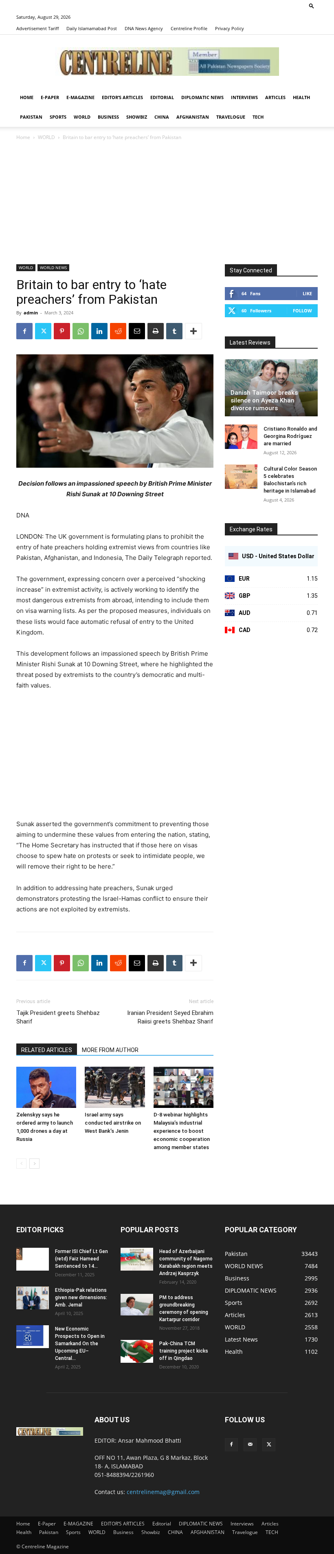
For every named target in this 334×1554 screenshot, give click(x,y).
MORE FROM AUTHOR (110, 1050)
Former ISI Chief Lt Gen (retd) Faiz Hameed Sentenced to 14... (81, 1259)
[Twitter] (43, 331)
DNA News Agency (144, 28)
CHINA (161, 117)
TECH (258, 117)
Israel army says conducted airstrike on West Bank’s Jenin (113, 1123)
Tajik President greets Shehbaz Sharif (58, 1017)
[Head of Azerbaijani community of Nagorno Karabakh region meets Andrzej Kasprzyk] (137, 1259)
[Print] (155, 331)
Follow (302, 310)
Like (307, 293)
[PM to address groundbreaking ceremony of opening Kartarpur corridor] (137, 1304)
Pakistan (31, 117)
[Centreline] (167, 61)
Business (108, 117)
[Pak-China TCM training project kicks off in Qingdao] (137, 1351)
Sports (58, 117)
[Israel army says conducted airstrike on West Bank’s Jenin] (115, 1087)
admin (31, 312)
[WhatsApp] (81, 331)
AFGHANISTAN (192, 117)
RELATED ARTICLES (46, 1050)
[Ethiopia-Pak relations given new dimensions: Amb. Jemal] (32, 1298)
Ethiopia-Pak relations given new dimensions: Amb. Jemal (81, 1297)
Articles (275, 97)
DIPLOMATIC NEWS (202, 97)
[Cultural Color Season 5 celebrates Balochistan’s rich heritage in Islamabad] (241, 476)
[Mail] (250, 1444)
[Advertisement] (167, 203)
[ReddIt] (118, 331)
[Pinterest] (62, 331)
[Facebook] (24, 331)
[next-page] (34, 1163)
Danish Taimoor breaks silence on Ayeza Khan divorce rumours (264, 400)
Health (301, 97)
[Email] (137, 331)
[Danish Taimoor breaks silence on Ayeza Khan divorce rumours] (271, 387)
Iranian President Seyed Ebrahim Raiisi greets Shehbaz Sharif (170, 1017)
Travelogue (230, 117)
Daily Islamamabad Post (91, 28)
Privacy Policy (229, 28)
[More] (193, 331)
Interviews (244, 97)
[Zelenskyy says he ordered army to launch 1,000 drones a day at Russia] (46, 1087)
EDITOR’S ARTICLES (122, 97)
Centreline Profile (189, 28)
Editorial (162, 97)
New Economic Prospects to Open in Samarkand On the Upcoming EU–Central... (80, 1343)
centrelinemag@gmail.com (163, 1492)
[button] (311, 5)
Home (26, 97)
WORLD (82, 117)
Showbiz (136, 117)
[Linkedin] (99, 331)
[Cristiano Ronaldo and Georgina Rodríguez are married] (241, 436)
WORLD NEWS (53, 267)
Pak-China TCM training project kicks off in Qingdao (183, 1351)
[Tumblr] (174, 331)
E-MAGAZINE (80, 97)
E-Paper (50, 97)
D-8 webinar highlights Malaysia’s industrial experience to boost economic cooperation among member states (182, 1131)
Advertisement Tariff (37, 28)
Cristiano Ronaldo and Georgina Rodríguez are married (290, 436)
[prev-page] (21, 1163)
